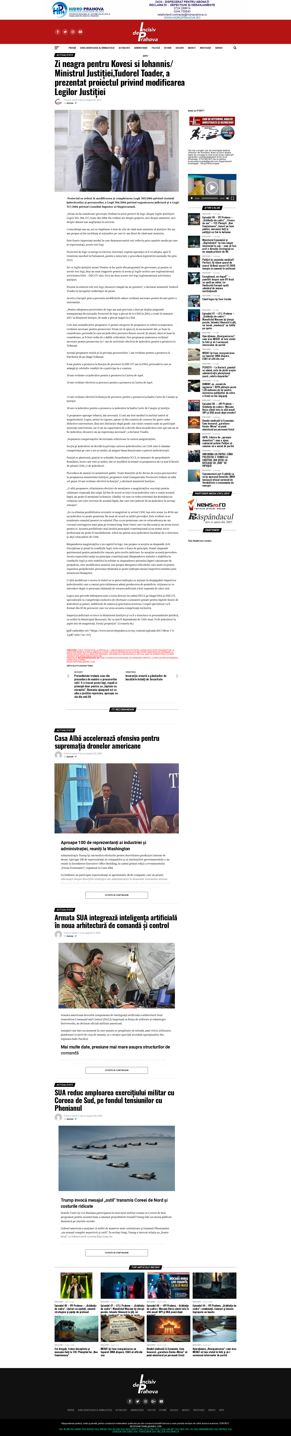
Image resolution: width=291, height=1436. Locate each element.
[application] (212, 187)
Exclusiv (180, 47)
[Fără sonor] (227, 198)
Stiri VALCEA (158, 1431)
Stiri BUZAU (114, 1429)
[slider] (210, 198)
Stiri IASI (179, 1429)
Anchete (192, 47)
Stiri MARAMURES (204, 1429)
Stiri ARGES (88, 1429)
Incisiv (70, 103)
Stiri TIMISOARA (142, 1431)
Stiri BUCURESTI (129, 1429)
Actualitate (124, 47)
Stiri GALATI (168, 1429)
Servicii (218, 47)
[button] (212, 188)
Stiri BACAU (101, 1429)
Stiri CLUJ (144, 1429)
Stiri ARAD (75, 1429)
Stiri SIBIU (127, 1431)
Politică (156, 47)
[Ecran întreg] (232, 198)
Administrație (140, 47)
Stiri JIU (189, 1429)
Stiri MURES (220, 1429)
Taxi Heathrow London (199, 541)
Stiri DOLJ (155, 1429)
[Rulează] (191, 198)
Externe (167, 47)
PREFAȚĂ (72, 47)
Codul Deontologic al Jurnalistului (97, 47)
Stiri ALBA (64, 1429)
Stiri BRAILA (172, 1431)
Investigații (205, 47)
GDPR (145, 55)
